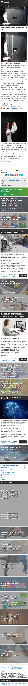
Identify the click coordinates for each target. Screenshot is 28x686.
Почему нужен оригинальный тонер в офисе (12, 283)
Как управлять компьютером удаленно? (11, 398)
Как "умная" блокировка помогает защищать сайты (11, 216)
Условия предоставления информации (11, 683)
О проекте (3, 665)
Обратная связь (5, 667)
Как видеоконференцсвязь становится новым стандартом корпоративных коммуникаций (12, 314)
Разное (3, 477)
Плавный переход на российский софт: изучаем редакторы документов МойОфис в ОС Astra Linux (12, 369)
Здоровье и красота (7, 476)
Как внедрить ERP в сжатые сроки (10, 448)
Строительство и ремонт (8, 469)
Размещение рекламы (17, 667)
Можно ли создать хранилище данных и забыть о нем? (12, 231)
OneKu (6, 2)
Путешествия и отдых (7, 472)
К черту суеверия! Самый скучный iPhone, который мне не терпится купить (12, 201)
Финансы (3, 470)
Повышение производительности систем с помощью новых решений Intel (11, 384)
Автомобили (5, 467)
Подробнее (23, 275)
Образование (5, 474)
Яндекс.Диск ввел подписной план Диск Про (18, 107)
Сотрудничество (15, 665)
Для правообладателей (17, 668)
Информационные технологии (8, 210)
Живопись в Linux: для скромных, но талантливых (12, 299)
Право (3, 479)
